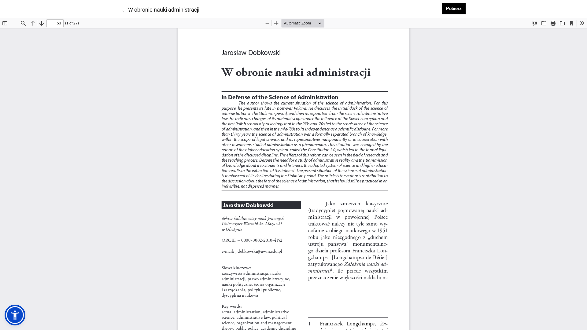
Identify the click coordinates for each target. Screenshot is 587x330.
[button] (15, 315)
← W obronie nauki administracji (160, 9)
